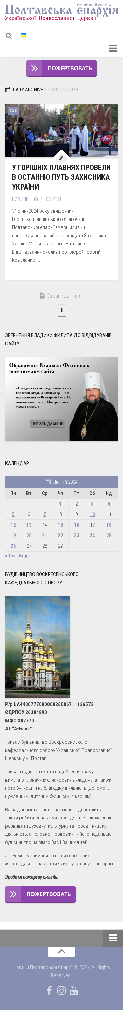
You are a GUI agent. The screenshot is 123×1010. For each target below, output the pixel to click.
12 (13, 525)
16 (76, 525)
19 (13, 535)
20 (29, 535)
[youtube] (74, 990)
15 (60, 525)
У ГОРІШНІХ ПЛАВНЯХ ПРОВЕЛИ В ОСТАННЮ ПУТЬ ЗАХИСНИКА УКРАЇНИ (61, 177)
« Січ (10, 556)
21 (44, 535)
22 (60, 535)
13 (29, 525)
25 (109, 535)
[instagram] (61, 990)
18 (109, 525)
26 (13, 546)
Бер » (25, 556)
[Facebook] (49, 990)
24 (92, 535)
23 (76, 535)
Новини (20, 199)
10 (92, 514)
